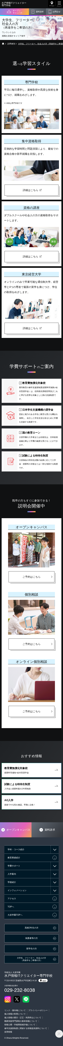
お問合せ (56, 12)
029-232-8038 (19, 989)
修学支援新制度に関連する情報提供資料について (25, 1028)
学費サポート (14, 866)
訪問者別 (11, 44)
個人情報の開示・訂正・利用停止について (22, 1017)
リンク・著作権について (15, 1010)
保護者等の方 (31, 938)
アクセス (51, 6)
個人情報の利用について (15, 1014)
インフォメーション (17, 890)
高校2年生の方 (31, 928)
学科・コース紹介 (16, 849)
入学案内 (12, 874)
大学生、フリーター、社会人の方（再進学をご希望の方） (31, 959)
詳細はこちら (30, 190)
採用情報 (8, 1032)
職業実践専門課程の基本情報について (20, 1021)
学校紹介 (12, 882)
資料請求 (40, 12)
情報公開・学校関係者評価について (19, 1025)
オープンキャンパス (17, 11)
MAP (44, 981)
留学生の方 (31, 949)
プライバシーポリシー (38, 1010)
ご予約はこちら (31, 576)
